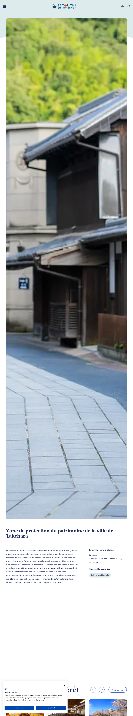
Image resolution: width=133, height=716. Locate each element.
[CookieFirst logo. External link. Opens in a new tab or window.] (5, 689)
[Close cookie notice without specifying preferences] (65, 686)
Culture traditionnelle (100, 575)
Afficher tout (118, 689)
